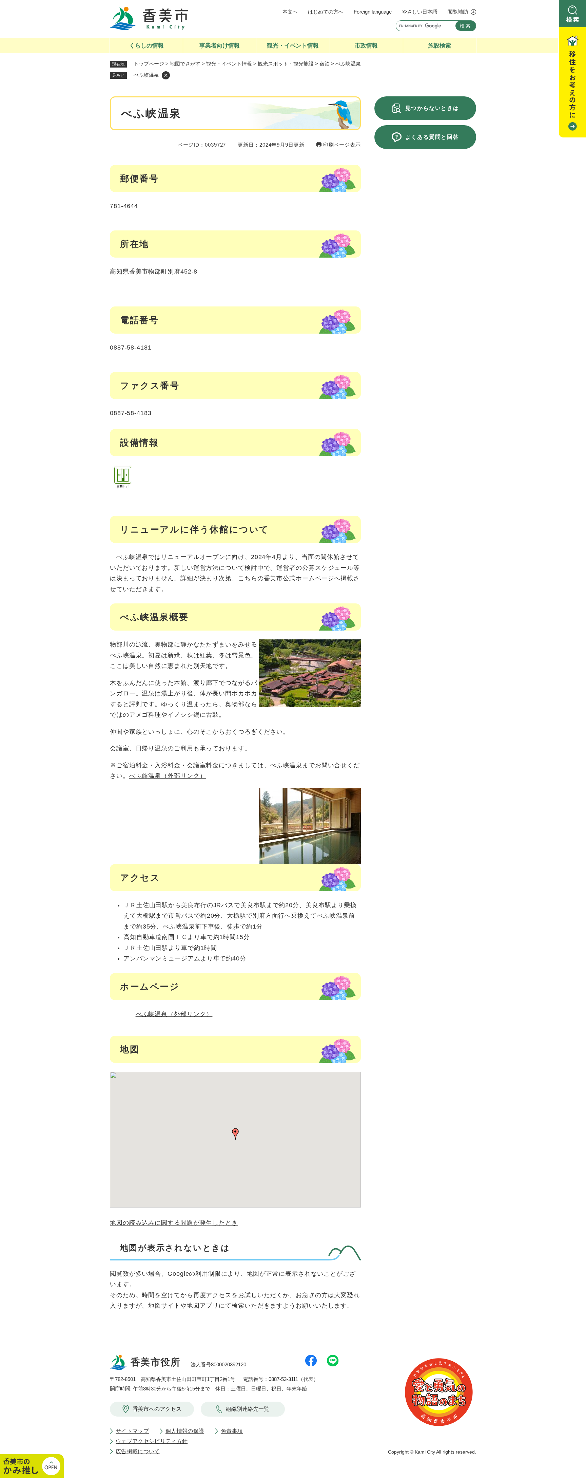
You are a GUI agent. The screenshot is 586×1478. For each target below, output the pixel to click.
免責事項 (232, 1431)
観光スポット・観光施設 (286, 64)
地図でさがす (185, 64)
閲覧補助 (458, 12)
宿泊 (324, 64)
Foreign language (373, 12)
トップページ (149, 64)
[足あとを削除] (166, 75)
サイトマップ (132, 1431)
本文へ (290, 12)
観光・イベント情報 (229, 64)
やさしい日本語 (419, 12)
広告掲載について (138, 1451)
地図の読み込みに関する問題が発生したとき (174, 1222)
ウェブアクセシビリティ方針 (152, 1441)
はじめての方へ (326, 12)
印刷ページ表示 (342, 145)
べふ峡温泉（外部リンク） (167, 775)
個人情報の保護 (184, 1431)
